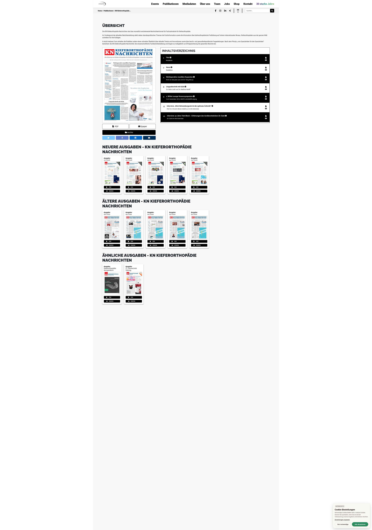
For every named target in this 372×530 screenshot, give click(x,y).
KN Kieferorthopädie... (123, 11)
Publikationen (108, 11)
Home (100, 11)
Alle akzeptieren (360, 524)
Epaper (144, 126)
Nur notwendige (342, 524)
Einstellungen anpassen (342, 520)
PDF (116, 126)
